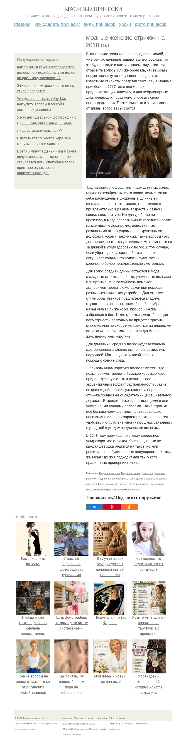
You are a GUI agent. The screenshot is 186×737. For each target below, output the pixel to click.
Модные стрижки (130, 473)
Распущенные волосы (141, 478)
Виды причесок (99, 24)
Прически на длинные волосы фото (106, 478)
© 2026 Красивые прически (29, 718)
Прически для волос (153, 473)
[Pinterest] (112, 507)
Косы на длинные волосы (112, 484)
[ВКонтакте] (94, 507)
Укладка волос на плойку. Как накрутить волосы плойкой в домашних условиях (41, 104)
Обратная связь (117, 718)
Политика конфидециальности (78, 723)
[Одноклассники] (129, 507)
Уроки (125, 24)
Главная (22, 24)
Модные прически (109, 473)
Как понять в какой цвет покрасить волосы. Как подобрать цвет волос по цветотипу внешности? (46, 72)
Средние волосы (138, 484)
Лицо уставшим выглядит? (39, 130)
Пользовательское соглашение (91, 718)
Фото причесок (150, 24)
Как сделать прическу (57, 24)
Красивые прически (93, 8)
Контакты (67, 718)
